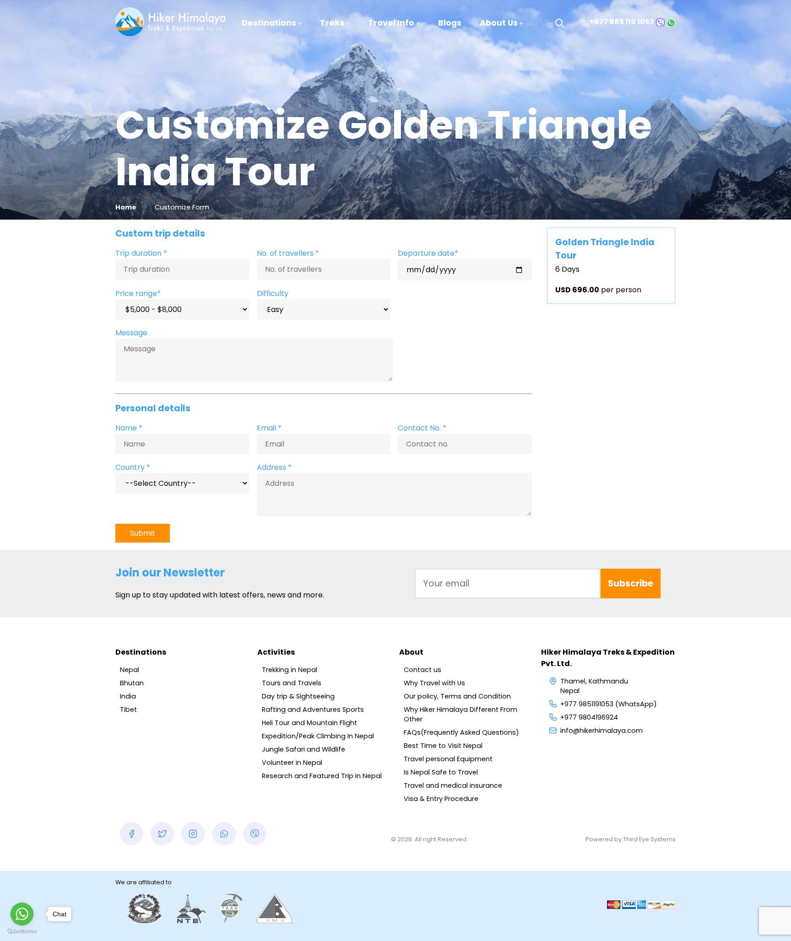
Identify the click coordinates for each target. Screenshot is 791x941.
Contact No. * (422, 428)
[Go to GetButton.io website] (22, 932)
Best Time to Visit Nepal (443, 745)
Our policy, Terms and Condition (457, 696)
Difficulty (272, 293)
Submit (142, 533)
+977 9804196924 (589, 717)
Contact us (422, 669)
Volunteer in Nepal (292, 762)
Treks (332, 22)
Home (125, 207)
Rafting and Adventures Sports (313, 709)
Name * (128, 428)
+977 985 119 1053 (621, 21)
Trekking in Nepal (289, 669)
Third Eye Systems (649, 839)
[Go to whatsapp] (22, 914)
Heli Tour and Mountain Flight (309, 722)
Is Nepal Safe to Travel (441, 772)
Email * (269, 428)
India (128, 696)
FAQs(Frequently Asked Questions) (461, 732)
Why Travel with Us (434, 683)
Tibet (128, 709)
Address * (274, 467)
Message (131, 333)
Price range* (138, 293)
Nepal (129, 669)
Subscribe (630, 583)
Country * (132, 467)
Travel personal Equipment (448, 759)
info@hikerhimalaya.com (601, 730)
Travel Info (391, 22)
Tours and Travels (291, 683)
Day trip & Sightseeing (298, 696)
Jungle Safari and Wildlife (303, 749)
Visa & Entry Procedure (441, 798)
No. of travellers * (288, 253)
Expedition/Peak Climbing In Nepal (318, 736)
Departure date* (428, 253)
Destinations (269, 22)
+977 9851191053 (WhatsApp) (608, 704)
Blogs (449, 22)
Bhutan (132, 683)
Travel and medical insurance (453, 785)
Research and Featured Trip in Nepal (322, 775)
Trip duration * (141, 253)
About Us (499, 22)
